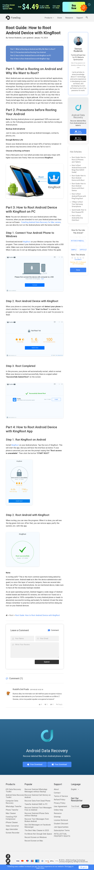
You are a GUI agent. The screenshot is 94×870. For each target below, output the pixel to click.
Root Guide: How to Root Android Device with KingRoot (37, 615)
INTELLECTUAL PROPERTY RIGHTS (62, 835)
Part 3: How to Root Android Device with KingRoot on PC (30, 55)
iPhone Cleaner (12, 822)
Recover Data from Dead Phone (37, 801)
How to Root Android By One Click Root (77, 218)
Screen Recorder (12, 833)
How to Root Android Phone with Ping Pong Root (79, 196)
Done (78, 270)
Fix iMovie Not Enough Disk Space (38, 834)
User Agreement (60, 806)
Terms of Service (61, 796)
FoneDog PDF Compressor (11, 818)
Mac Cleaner (11, 813)
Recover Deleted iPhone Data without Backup (37, 814)
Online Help (58, 810)
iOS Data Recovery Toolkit (13, 790)
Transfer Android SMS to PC (36, 804)
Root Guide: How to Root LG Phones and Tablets (79, 159)
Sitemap (57, 817)
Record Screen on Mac (34, 841)
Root (11, 615)
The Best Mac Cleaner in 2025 (37, 830)
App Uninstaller (12, 829)
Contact (57, 793)
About (56, 789)
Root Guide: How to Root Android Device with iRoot (79, 178)
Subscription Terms (62, 830)
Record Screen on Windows (36, 837)
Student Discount (61, 823)
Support (79, 18)
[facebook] (8, 856)
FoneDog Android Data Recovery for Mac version (41, 222)
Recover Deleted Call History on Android (38, 796)
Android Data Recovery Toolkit (15, 796)
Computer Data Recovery (12, 802)
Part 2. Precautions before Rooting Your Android (28, 52)
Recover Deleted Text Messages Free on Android (38, 809)
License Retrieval (61, 820)
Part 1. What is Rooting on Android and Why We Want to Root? (32, 49)
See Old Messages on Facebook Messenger (38, 826)
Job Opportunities (61, 827)
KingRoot (26, 242)
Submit (47, 662)
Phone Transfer (12, 810)
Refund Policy (59, 800)
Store (59, 18)
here (70, 866)
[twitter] (8, 861)
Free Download (78, 132)
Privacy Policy (59, 803)
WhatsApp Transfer (13, 806)
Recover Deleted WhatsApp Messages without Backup (36, 790)
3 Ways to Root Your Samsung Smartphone (77, 204)
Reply (60, 704)
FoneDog (15, 17)
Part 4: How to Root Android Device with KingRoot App (30, 59)
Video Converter (12, 826)
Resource (69, 18)
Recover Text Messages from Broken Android (37, 820)
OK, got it (83, 867)
